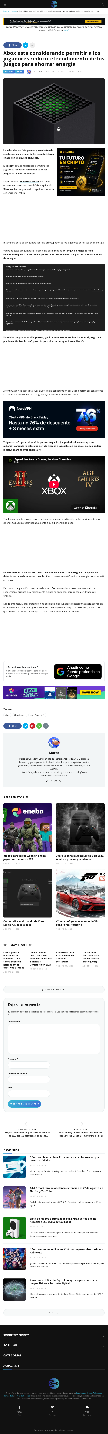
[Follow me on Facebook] (51, 781)
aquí (66, 30)
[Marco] (54, 742)
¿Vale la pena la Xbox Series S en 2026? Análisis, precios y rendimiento (80, 857)
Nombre (13, 1059)
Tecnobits (54, 1430)
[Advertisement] (54, 219)
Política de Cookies (22, 1396)
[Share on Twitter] (25, 45)
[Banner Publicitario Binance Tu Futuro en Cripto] (81, 171)
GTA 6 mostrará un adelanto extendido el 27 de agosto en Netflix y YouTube (66, 1189)
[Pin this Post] (32, 726)
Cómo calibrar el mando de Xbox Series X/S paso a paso (23, 923)
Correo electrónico (18, 1073)
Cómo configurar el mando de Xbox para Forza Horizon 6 (78, 923)
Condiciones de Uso (84, 1393)
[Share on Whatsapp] (39, 726)
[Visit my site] (60, 781)
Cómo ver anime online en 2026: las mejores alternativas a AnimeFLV (66, 1251)
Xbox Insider (19, 715)
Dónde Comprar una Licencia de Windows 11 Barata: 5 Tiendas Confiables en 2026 (41, 958)
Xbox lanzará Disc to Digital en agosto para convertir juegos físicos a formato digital (63, 1281)
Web (10, 1087)
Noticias (14, 11)
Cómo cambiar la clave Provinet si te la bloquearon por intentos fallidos (64, 1159)
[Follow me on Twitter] (46, 781)
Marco (39, 72)
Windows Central (29, 181)
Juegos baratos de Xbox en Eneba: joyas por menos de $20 (24, 857)
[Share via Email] (46, 726)
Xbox (7, 715)
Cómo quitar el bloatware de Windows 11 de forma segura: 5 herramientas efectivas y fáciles (13, 960)
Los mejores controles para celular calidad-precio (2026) (91, 957)
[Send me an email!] (55, 781)
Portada (6, 11)
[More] (32, 45)
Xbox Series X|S (37, 715)
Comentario (15, 1021)
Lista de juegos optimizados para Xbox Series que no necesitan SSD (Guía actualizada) (63, 1220)
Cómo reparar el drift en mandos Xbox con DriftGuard (65, 957)
